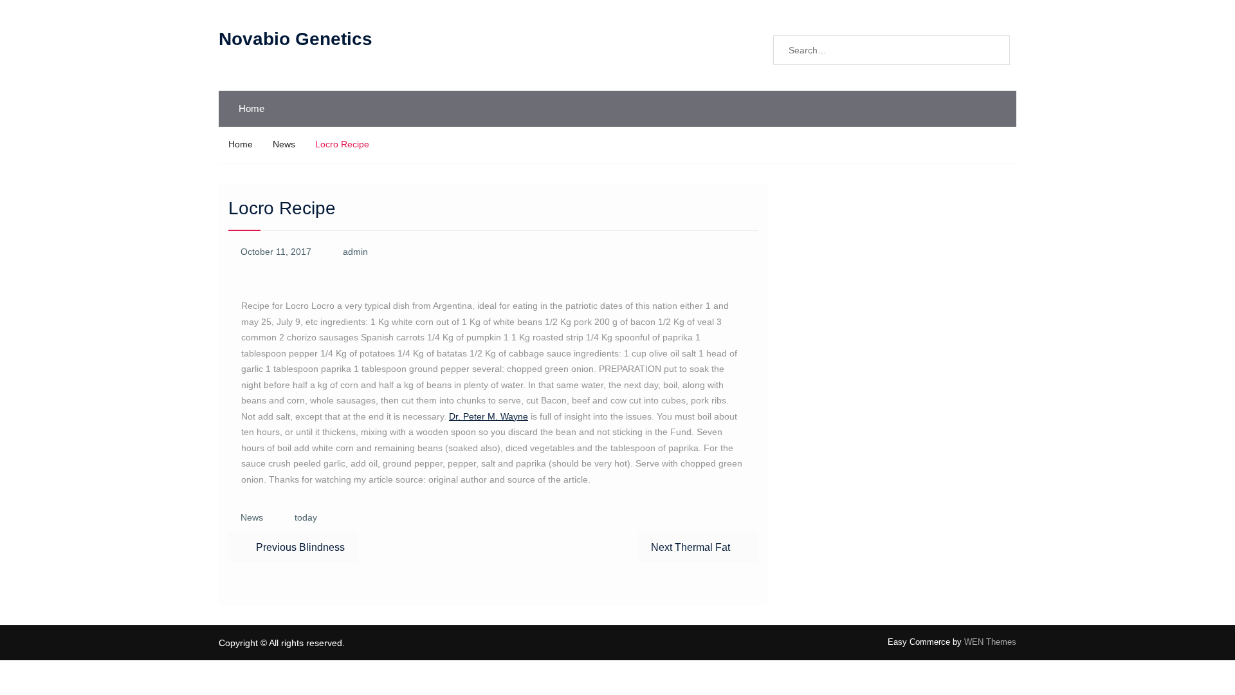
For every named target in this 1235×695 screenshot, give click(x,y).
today (306, 517)
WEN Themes (990, 642)
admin (355, 251)
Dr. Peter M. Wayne (488, 416)
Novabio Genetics (295, 39)
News (252, 517)
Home (251, 108)
